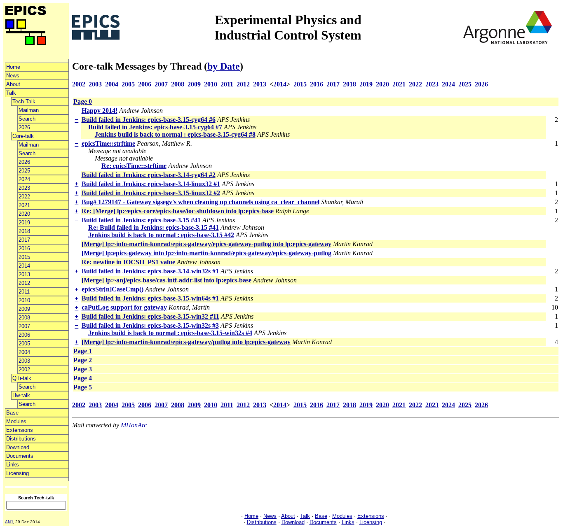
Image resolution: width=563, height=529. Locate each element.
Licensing (17, 473)
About (13, 84)
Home (13, 67)
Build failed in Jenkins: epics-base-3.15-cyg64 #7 (155, 127)
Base (12, 413)
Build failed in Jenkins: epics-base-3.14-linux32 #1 (151, 183)
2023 (24, 188)
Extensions (19, 430)
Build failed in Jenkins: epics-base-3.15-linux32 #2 (151, 192)
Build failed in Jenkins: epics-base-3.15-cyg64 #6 (149, 119)
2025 (24, 171)
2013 (24, 274)
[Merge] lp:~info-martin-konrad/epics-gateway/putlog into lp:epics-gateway (186, 341)
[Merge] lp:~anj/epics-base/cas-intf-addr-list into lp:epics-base (166, 280)
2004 (24, 352)
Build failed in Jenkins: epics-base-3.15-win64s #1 (150, 298)
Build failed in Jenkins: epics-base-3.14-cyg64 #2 (149, 174)
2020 (24, 214)
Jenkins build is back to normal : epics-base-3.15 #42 (161, 234)
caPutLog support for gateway (124, 307)
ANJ (9, 522)
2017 (24, 240)
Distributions (21, 439)
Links (12, 464)
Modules (16, 421)
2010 (24, 300)
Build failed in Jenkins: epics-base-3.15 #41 (141, 220)
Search (27, 119)
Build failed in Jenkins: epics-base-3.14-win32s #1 (150, 271)
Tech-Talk (23, 101)
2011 (24, 292)
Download (17, 447)
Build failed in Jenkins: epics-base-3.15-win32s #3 (150, 325)
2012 (24, 283)
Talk (11, 93)
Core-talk (23, 136)
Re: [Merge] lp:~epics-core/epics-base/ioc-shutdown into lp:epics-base (178, 210)
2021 (24, 205)
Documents (19, 456)
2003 (24, 361)
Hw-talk (21, 395)
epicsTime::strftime (108, 143)
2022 (24, 196)
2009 (24, 309)
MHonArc (134, 425)
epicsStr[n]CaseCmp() (112, 289)
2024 (24, 179)
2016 (24, 248)
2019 (24, 222)
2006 (24, 335)
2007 (24, 326)
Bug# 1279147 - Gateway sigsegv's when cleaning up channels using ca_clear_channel (200, 201)
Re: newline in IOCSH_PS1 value (128, 262)
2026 (24, 127)
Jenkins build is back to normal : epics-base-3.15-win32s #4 (170, 332)
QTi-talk (21, 378)
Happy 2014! (99, 110)
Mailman (29, 110)
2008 (24, 318)
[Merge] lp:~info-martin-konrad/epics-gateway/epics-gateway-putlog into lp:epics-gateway (206, 243)
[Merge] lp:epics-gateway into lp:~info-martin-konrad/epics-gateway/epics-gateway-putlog (206, 252)
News (12, 75)
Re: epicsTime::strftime (134, 165)
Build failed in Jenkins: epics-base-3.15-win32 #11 (150, 316)
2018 (24, 231)
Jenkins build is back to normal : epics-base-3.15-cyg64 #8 (175, 134)
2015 (24, 257)
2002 (24, 369)
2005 (24, 343)
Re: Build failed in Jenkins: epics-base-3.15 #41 (153, 227)
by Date (223, 66)
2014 (24, 266)
